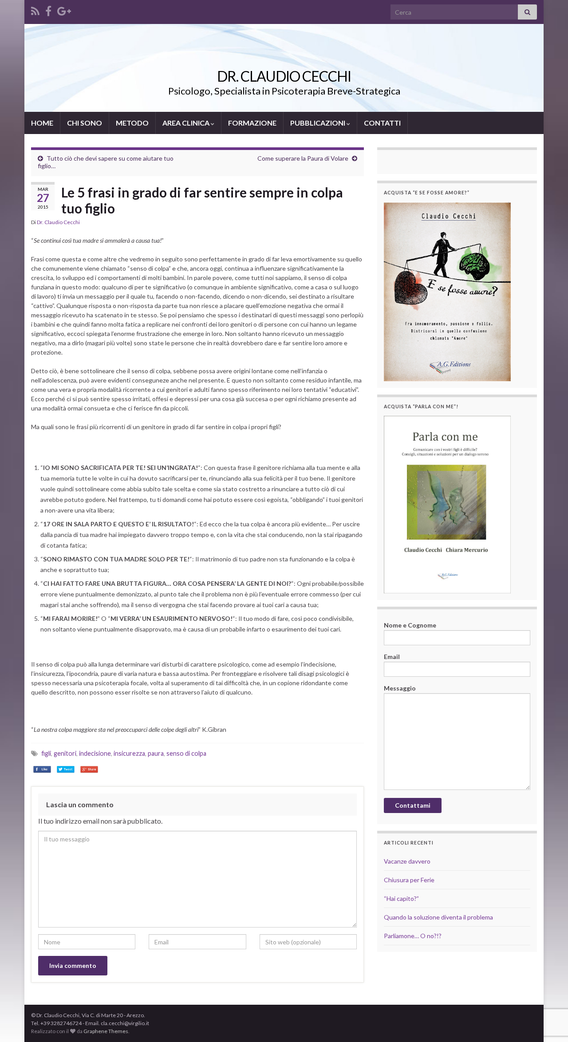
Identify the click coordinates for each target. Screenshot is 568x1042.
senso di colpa (186, 753)
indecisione (95, 753)
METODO (132, 122)
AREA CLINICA (186, 122)
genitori (65, 753)
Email (392, 656)
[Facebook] (48, 9)
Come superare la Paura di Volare (302, 158)
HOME (42, 122)
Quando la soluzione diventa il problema (438, 917)
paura (156, 753)
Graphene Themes (105, 1031)
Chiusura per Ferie (409, 880)
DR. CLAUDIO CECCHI (284, 76)
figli (46, 753)
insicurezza (129, 753)
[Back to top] (548, 989)
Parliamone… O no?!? (413, 935)
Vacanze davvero (407, 861)
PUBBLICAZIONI (318, 122)
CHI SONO (84, 122)
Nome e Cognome (410, 625)
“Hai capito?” (401, 898)
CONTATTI (382, 122)
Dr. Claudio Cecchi (58, 222)
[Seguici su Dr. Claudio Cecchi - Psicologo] (35, 9)
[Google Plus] (64, 9)
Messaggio (400, 688)
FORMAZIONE (252, 122)
